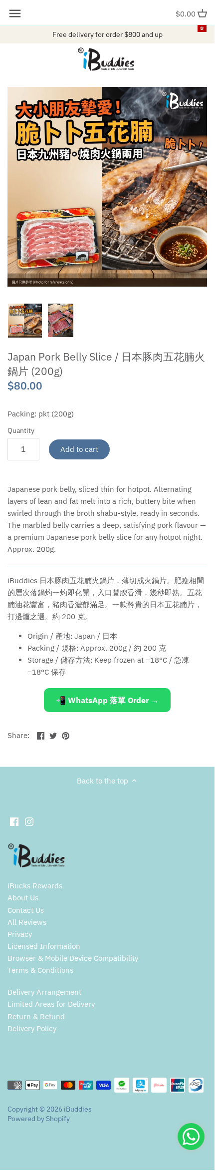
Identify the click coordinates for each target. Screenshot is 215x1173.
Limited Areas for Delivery (51, 1004)
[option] (24, 320)
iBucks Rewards (34, 885)
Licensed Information (43, 946)
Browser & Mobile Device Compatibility (72, 958)
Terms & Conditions (40, 970)
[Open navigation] (14, 13)
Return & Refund (36, 1016)
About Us (22, 897)
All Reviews (26, 922)
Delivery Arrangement (44, 992)
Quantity (20, 430)
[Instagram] (29, 821)
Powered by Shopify (38, 1118)
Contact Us (25, 910)
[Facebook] (14, 821)
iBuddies (78, 1109)
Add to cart (79, 449)
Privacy (19, 934)
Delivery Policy (31, 1028)
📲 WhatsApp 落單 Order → (107, 700)
